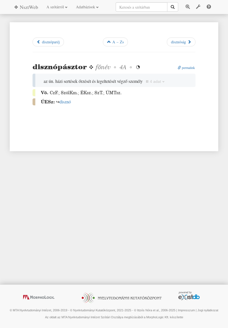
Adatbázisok (86, 6)
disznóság (179, 41)
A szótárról (55, 6)
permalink (188, 67)
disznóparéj (50, 41)
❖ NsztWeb (26, 7)
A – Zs (117, 41)
